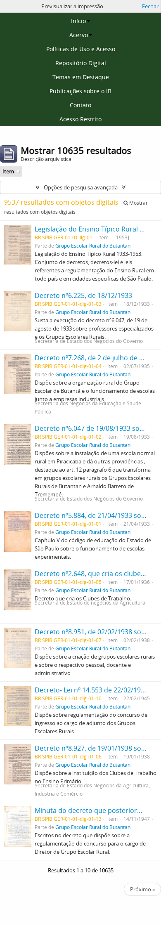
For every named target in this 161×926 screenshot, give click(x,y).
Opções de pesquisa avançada (81, 187)
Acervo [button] (78, 35)
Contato (80, 105)
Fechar (150, 6)
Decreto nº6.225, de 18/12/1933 (83, 295)
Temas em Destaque (80, 77)
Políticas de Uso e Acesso (80, 49)
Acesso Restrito (80, 119)
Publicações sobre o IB (80, 91)
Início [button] (78, 21)
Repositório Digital (80, 63)
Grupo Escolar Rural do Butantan (92, 245)
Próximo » (142, 889)
